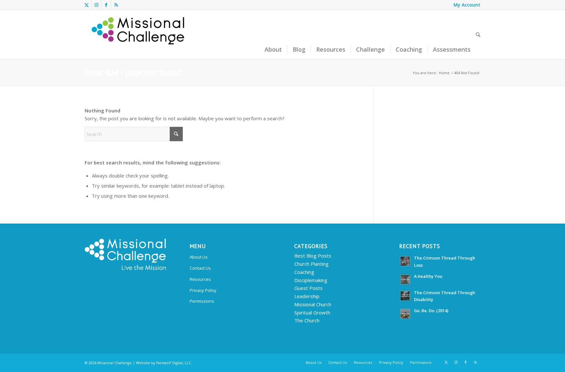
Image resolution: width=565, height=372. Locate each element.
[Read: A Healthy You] (405, 279)
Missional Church (312, 304)
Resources (200, 279)
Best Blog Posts (312, 255)
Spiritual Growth (312, 312)
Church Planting (311, 264)
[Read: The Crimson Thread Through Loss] (405, 261)
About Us (199, 257)
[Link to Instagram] (96, 5)
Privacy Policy (203, 290)
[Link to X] (86, 5)
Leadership (306, 296)
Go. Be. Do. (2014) (431, 310)
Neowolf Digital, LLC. (174, 362)
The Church (306, 320)
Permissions (202, 301)
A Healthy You (428, 276)
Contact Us (200, 268)
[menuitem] (465, 5)
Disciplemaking (310, 280)
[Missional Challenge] (139, 35)
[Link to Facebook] (106, 5)
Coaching (304, 272)
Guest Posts (308, 288)
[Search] (478, 34)
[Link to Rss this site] (116, 5)
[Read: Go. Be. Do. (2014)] (405, 314)
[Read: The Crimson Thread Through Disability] (405, 296)
